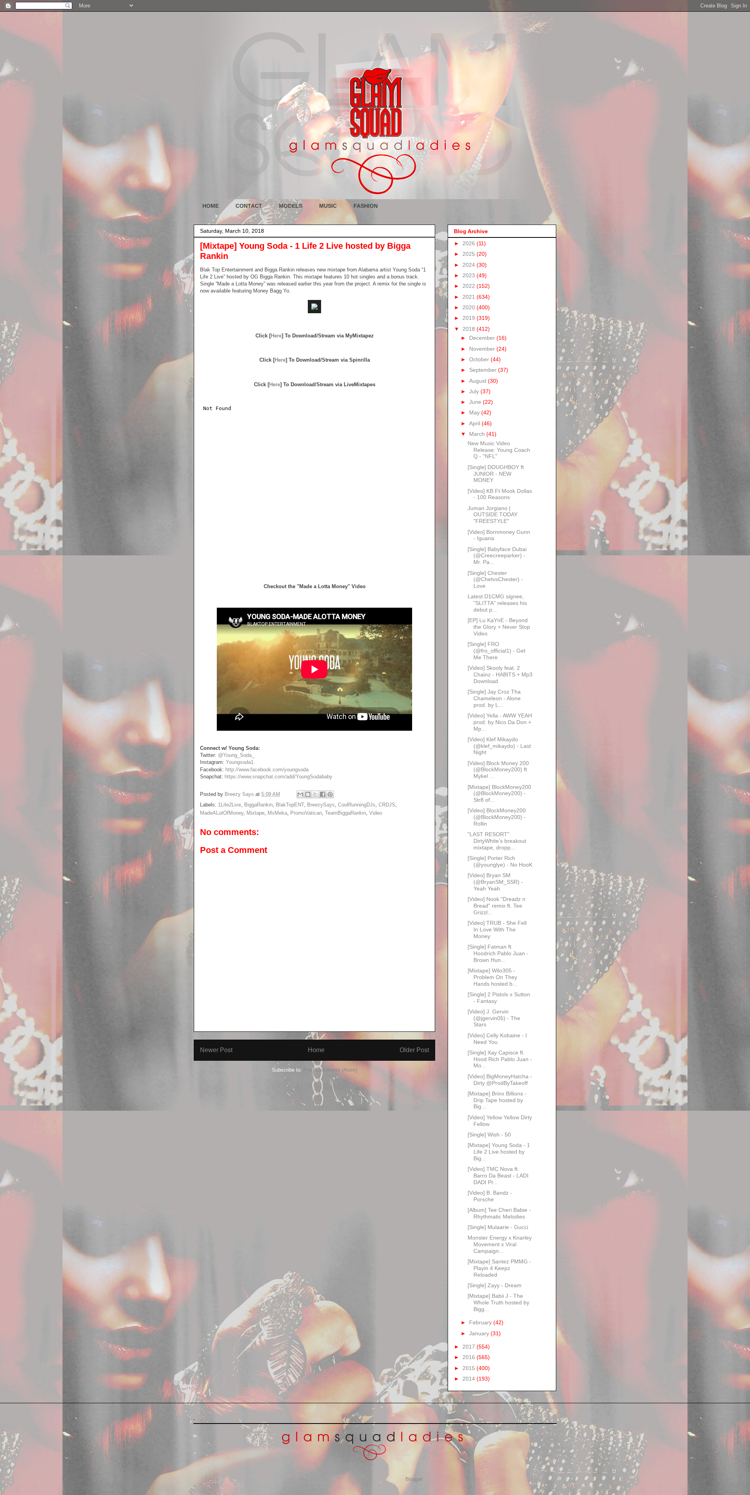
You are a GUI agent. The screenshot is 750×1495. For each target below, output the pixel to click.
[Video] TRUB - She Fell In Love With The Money (497, 929)
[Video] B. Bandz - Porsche (490, 1196)
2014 (469, 1378)
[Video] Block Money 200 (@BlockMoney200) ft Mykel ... (498, 770)
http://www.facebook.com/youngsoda (267, 769)
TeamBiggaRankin (345, 813)
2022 (469, 286)
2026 (469, 243)
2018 (469, 329)
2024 (469, 265)
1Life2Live (229, 805)
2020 (469, 307)
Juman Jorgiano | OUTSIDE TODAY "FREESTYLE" (493, 514)
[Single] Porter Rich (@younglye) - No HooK (500, 861)
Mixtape (255, 813)
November (482, 349)
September (483, 370)
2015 (469, 1368)
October (480, 359)
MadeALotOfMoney (221, 813)
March (477, 434)
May (475, 412)
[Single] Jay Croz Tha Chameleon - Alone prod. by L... (494, 698)
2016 (469, 1357)
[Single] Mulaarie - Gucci (498, 1227)
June (476, 402)
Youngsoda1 (240, 762)
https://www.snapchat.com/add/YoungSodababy (278, 777)
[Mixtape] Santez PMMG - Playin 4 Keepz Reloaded (499, 1268)
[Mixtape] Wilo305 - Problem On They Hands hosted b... (492, 977)
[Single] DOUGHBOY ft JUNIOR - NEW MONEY (496, 473)
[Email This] (300, 794)
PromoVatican (306, 813)
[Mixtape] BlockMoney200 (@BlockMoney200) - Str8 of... (499, 793)
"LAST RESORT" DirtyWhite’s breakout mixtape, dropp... (497, 841)
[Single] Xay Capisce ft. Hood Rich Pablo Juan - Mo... (500, 1059)
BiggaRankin (258, 805)
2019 (469, 318)
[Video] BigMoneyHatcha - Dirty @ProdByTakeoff (500, 1079)
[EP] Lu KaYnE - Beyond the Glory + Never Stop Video (499, 627)
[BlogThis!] (308, 794)
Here (276, 336)
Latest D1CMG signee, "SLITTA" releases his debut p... (497, 603)
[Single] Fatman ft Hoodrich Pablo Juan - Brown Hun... (498, 953)
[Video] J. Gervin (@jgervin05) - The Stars (494, 1018)
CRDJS (387, 805)
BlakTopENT (290, 805)
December (482, 338)
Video (375, 813)
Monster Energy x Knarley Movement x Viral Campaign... (500, 1244)
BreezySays (321, 805)
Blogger (413, 1479)
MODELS (290, 206)
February (481, 1322)
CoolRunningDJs (356, 805)
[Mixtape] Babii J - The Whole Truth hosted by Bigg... (498, 1302)
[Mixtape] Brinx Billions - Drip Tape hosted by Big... (497, 1100)
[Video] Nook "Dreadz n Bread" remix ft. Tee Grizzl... (496, 905)
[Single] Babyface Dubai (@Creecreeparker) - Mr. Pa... (497, 556)
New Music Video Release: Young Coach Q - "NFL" (499, 450)
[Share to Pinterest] (330, 794)
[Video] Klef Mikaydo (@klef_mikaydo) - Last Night (499, 746)
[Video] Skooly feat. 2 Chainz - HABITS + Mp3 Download (500, 674)
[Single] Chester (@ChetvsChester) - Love (495, 579)
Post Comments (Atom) (330, 1070)
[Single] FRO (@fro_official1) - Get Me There (496, 650)
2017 (469, 1346)
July (474, 391)
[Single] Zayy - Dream (494, 1285)
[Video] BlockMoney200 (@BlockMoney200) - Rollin (497, 817)
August (478, 381)
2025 (469, 254)
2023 (469, 275)
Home (316, 1050)
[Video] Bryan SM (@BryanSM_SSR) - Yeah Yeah (495, 882)
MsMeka (277, 813)
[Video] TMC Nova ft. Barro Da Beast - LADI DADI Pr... (498, 1175)
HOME (210, 206)
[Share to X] (315, 794)
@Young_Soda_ (236, 755)
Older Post (414, 1050)
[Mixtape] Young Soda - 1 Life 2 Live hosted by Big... (499, 1151)
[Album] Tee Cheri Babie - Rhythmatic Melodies (499, 1213)
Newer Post (216, 1050)
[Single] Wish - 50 (489, 1134)
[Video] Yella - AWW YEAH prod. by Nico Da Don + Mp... (500, 722)
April (475, 423)
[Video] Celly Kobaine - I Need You (497, 1038)
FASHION (366, 206)
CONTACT (249, 206)
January (480, 1333)
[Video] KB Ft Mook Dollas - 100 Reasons (500, 494)
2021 (469, 297)
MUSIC (328, 206)
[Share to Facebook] (323, 794)
